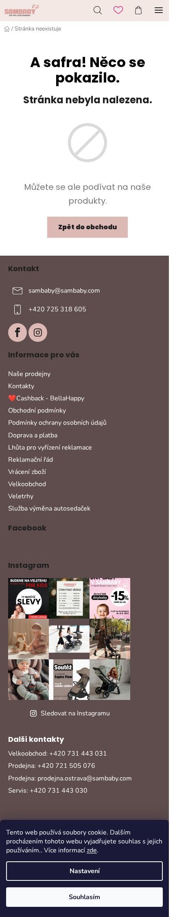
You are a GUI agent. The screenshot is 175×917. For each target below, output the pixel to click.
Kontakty (21, 386)
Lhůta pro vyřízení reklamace (50, 447)
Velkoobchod (27, 484)
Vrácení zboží (27, 471)
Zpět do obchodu (87, 227)
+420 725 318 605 (57, 309)
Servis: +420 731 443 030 (48, 790)
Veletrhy (20, 496)
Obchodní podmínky (37, 410)
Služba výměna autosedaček (49, 508)
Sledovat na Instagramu (75, 713)
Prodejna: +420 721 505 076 (51, 765)
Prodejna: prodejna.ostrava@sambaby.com (70, 778)
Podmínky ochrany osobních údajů (57, 422)
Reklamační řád (30, 459)
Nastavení (85, 871)
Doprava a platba (32, 435)
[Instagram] (37, 332)
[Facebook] (17, 332)
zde (92, 850)
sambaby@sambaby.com (64, 290)
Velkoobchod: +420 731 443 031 (57, 753)
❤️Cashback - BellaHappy (46, 398)
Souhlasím (84, 897)
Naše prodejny (29, 373)
